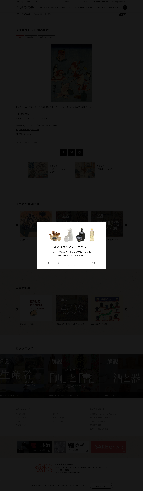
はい (59, 263)
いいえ (83, 263)
